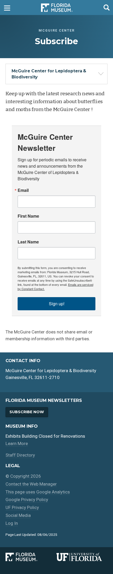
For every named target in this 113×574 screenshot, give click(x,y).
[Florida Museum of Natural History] (31, 557)
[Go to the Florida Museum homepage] (57, 7)
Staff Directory (20, 455)
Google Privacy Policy (27, 499)
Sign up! (56, 304)
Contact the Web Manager (31, 484)
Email (23, 190)
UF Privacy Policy (22, 507)
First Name (28, 216)
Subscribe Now (26, 412)
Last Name (28, 242)
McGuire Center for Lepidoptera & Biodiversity (49, 73)
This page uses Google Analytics (38, 492)
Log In (12, 523)
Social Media (18, 515)
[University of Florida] (81, 557)
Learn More (17, 443)
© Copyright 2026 (23, 476)
